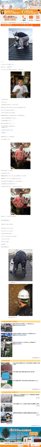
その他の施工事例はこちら (36, 357)
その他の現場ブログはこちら (35, 425)
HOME (2, 22)
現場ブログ (5, 22)
